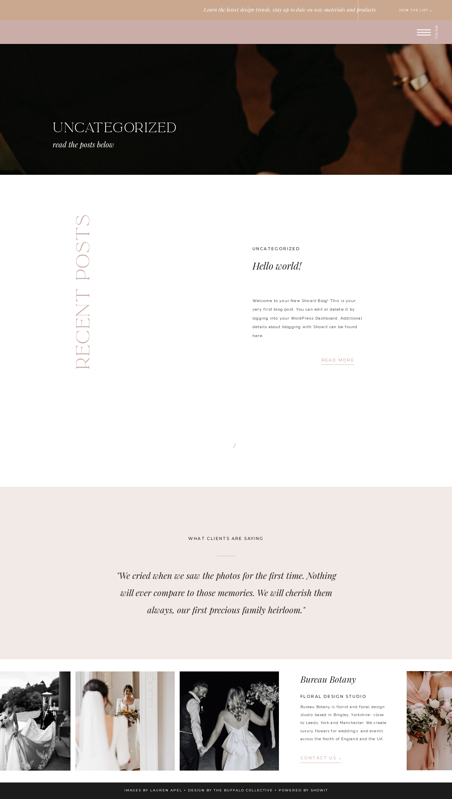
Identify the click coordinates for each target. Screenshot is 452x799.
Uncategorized (276, 248)
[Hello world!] (155, 297)
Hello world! (276, 265)
